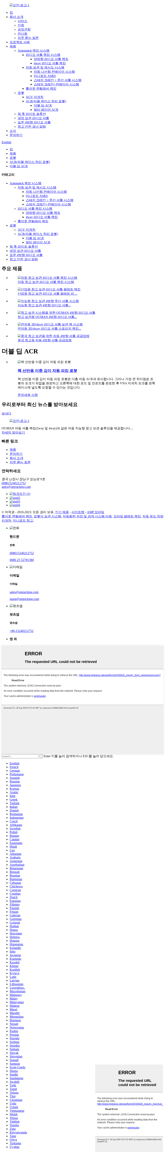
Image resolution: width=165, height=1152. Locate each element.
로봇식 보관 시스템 (47, 516)
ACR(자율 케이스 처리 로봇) (46, 101)
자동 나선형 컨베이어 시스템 (54, 71)
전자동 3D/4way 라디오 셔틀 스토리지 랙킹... (49, 328)
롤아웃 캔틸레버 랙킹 (41, 88)
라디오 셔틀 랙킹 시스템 (43, 54)
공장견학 (24, 29)
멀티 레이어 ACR (46, 109)
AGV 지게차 (34, 97)
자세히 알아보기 (13, 432)
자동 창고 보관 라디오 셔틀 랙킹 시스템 (46, 282)
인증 (21, 25)
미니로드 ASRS (45, 76)
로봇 (21, 92)
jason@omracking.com (24, 599)
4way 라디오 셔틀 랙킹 (50, 63)
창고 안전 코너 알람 (32, 126)
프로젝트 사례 (20, 42)
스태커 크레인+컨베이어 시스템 (56, 84)
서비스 (22, 21)
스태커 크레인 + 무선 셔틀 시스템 (57, 80)
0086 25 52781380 (22, 560)
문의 (21, 395)
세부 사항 (31, 395)
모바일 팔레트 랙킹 (127, 516)
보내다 (6, 413)
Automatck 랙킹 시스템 (34, 50)
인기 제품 (62, 512)
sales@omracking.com (16, 486)
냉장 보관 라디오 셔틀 (33, 118)
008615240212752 (14, 483)
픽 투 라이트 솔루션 (32, 114)
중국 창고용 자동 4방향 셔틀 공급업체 (45, 340)
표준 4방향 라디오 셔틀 (34, 122)
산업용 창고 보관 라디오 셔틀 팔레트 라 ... (47, 293)
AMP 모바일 (95, 512)
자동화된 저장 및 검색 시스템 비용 (87, 516)
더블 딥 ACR (43, 105)
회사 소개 (16, 16)
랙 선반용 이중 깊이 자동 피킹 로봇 (47, 370)
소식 (13, 130)
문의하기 (16, 135)
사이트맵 (77, 512)
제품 (13, 46)
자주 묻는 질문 (28, 38)
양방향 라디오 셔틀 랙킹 (51, 59)
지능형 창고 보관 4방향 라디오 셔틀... (44, 305)
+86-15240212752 (21, 631)
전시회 (22, 33)
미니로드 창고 (23, 520)
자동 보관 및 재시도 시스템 (45, 67)
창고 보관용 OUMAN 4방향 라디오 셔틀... (47, 317)
